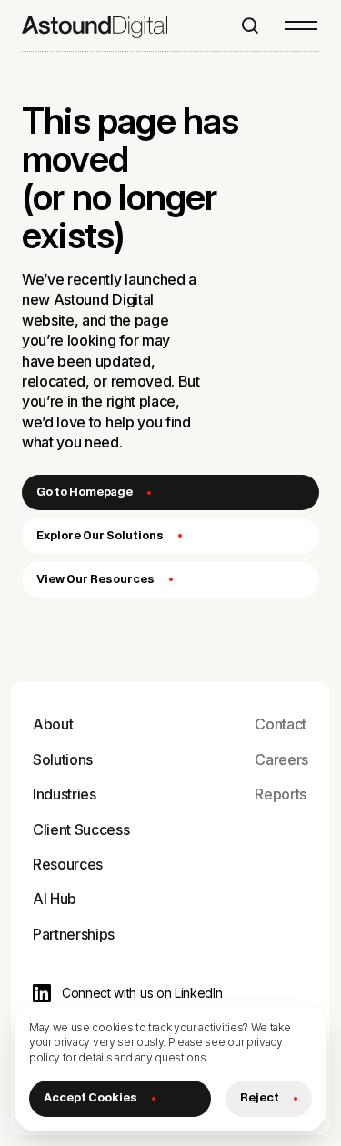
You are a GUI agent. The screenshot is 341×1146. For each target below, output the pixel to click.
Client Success (81, 829)
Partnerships (74, 934)
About (53, 724)
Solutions (63, 759)
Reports (280, 794)
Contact (280, 724)
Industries (64, 794)
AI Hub (54, 899)
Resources (68, 864)
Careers (281, 759)
